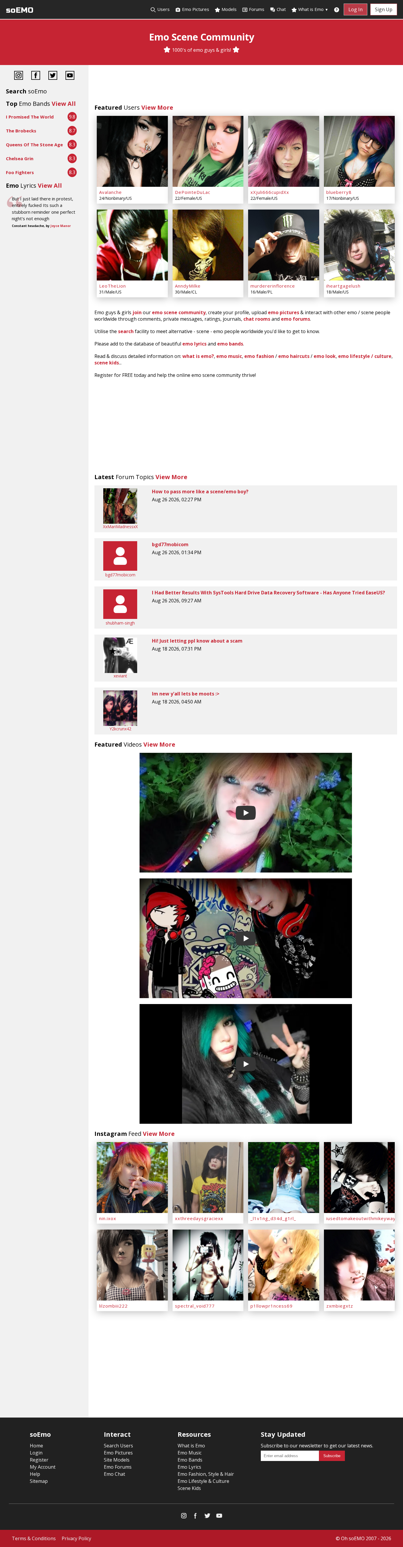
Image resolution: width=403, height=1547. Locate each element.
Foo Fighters (20, 172)
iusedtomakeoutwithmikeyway (361, 1218)
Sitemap (39, 1481)
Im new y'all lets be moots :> (185, 693)
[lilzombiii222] (132, 1265)
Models (228, 9)
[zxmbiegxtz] (359, 1265)
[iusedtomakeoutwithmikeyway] (359, 1177)
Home (36, 1445)
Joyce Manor (60, 226)
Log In (355, 9)
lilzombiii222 (113, 1306)
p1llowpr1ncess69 (271, 1306)
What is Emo (312, 9)
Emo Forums (118, 1467)
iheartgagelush (343, 286)
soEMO (19, 10)
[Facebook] (35, 76)
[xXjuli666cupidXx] (283, 151)
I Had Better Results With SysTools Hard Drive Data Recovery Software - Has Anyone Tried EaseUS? (268, 592)
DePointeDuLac (192, 192)
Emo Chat (114, 1474)
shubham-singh (120, 623)
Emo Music (190, 1452)
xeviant (120, 676)
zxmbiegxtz (339, 1306)
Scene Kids (189, 1488)
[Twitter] (52, 76)
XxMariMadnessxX (120, 526)
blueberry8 (339, 192)
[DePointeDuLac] (208, 151)
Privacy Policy (76, 1538)
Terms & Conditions (34, 1538)
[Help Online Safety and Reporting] (336, 9)
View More (157, 107)
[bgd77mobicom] (120, 569)
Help (35, 1474)
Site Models (117, 1460)
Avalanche (110, 192)
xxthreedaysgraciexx (199, 1218)
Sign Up (383, 9)
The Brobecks (21, 131)
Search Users (118, 1445)
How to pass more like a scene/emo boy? (200, 491)
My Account (42, 1467)
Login (36, 1452)
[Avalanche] (132, 151)
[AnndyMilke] (208, 245)
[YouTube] (69, 76)
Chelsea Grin (19, 158)
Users (163, 9)
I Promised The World (30, 117)
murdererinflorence (272, 286)
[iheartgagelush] (359, 245)
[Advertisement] (245, 85)
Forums (256, 9)
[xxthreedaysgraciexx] (208, 1177)
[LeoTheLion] (132, 245)
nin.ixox (107, 1218)
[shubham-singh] (120, 617)
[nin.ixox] (132, 1177)
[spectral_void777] (208, 1265)
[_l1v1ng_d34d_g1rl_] (283, 1177)
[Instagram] (18, 76)
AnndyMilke (188, 286)
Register (39, 1460)
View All (64, 104)
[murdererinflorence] (283, 245)
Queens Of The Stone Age (34, 144)
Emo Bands (190, 1460)
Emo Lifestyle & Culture (203, 1481)
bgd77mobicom (120, 575)
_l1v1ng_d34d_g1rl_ (273, 1218)
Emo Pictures (195, 9)
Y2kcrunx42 (120, 729)
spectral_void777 (195, 1306)
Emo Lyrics (189, 1467)
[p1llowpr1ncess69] (283, 1265)
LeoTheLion (112, 286)
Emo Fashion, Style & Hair (206, 1474)
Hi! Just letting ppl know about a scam (197, 641)
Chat (281, 9)
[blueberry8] (359, 151)
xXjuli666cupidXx (269, 192)
